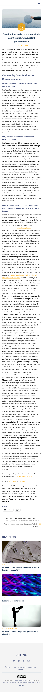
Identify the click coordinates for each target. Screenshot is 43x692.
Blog (14, 667)
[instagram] (19, 660)
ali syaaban (12, 481)
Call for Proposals (8, 628)
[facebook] (24, 660)
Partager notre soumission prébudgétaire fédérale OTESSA (21, 525)
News (26, 45)
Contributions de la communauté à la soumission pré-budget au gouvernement (21, 38)
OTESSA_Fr (18, 45)
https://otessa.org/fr (20, 680)
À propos (8, 667)
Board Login (22, 667)
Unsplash (22, 481)
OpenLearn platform (24, 228)
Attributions (32, 667)
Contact (20, 670)
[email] (28, 660)
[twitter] (14, 660)
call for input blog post (24, 476)
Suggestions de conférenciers (13, 601)
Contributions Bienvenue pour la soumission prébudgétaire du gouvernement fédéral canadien (22, 519)
